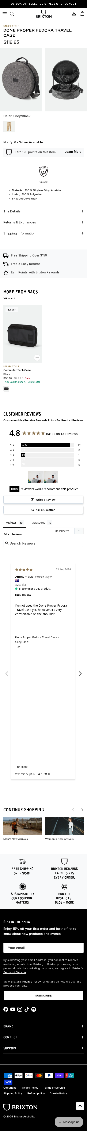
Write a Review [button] (45, 500)
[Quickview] (37, 358)
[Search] (14, 13)
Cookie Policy (58, 1093)
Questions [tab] (38, 522)
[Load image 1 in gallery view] (21, 79)
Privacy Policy (31, 981)
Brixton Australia (24, 1116)
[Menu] (4, 13)
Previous (6, 671)
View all (9, 298)
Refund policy (36, 1093)
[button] (40, 774)
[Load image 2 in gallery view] (66, 80)
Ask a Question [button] (45, 510)
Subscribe (43, 995)
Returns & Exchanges (19, 222)
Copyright (9, 1087)
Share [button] (24, 767)
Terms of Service (14, 972)
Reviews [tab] (10, 522)
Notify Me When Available (23, 142)
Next (80, 671)
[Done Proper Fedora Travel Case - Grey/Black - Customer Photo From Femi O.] (35, 477)
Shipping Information (19, 233)
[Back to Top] (80, 1106)
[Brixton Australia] (44, 14)
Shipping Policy (13, 1093)
